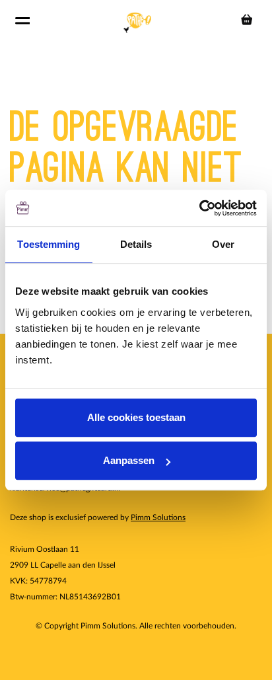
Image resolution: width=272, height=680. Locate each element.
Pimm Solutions (158, 517)
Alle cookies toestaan (136, 417)
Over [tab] (223, 244)
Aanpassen (128, 460)
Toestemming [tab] (48, 244)
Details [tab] (136, 244)
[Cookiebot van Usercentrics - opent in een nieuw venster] (199, 208)
